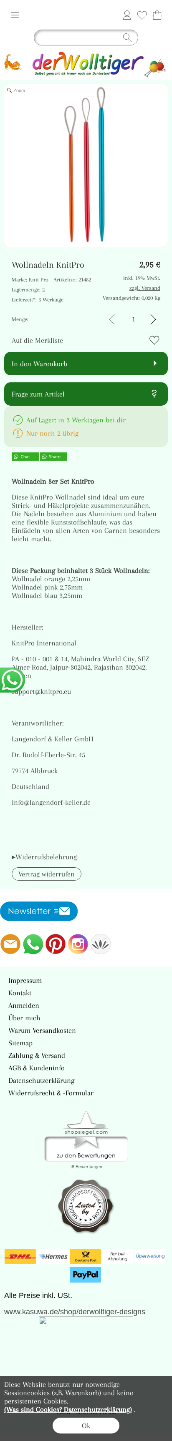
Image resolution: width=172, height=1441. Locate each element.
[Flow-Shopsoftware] (100, 944)
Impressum (25, 980)
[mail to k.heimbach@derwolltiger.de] (10, 944)
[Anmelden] (126, 15)
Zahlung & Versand (36, 1055)
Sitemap (20, 1043)
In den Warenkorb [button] (39, 363)
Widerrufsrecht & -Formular (51, 1093)
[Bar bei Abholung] (118, 1257)
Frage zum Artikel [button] (38, 394)
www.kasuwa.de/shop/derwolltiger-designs (74, 1312)
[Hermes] (52, 1257)
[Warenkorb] (157, 15)
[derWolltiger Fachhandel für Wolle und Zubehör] (86, 53)
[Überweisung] (150, 1257)
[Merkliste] (142, 15)
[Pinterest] (55, 944)
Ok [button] (86, 1425)
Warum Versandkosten (42, 1030)
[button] (15, 15)
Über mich (24, 1018)
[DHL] (20, 1257)
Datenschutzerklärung (41, 1080)
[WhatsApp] (33, 944)
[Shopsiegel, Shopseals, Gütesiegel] (86, 1113)
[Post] (85, 1257)
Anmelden (23, 1005)
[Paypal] (85, 1275)
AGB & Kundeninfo (36, 1068)
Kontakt (19, 993)
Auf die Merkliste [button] (37, 340)
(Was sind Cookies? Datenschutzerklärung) (68, 1409)
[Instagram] (78, 944)
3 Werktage (37, 299)
